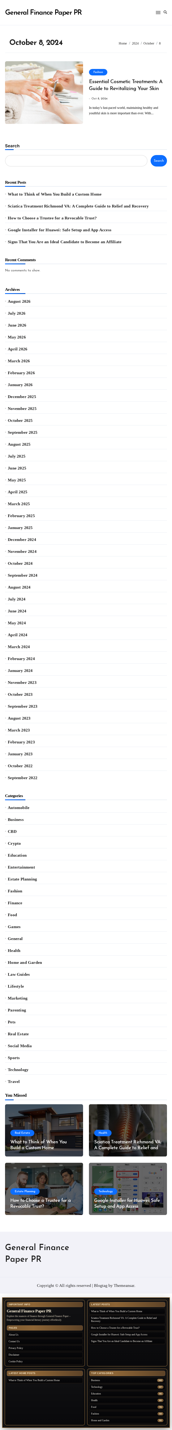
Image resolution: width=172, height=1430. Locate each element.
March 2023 (19, 730)
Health (14, 950)
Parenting (17, 1010)
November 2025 (22, 408)
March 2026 (19, 361)
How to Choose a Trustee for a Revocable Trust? (52, 218)
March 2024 (19, 646)
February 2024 (21, 658)
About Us (13, 1334)
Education (17, 855)
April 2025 (17, 492)
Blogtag (100, 1285)
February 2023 (21, 742)
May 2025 (17, 480)
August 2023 (19, 718)
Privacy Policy (16, 1348)
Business (16, 819)
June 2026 (17, 325)
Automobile (18, 807)
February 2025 (21, 515)
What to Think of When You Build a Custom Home (55, 194)
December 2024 (22, 539)
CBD (12, 831)
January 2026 (20, 384)
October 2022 (20, 765)
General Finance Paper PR (43, 13)
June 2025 (17, 468)
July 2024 (16, 599)
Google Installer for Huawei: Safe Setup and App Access (59, 230)
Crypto (14, 843)
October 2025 (20, 420)
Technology (18, 1069)
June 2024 (17, 611)
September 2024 (22, 575)
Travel (14, 1081)
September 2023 (22, 706)
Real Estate (18, 1034)
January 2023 (20, 754)
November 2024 (22, 551)
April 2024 (17, 634)
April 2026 (17, 349)
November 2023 (22, 682)
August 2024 (19, 587)
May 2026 (17, 337)
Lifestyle (16, 986)
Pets (12, 1022)
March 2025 (19, 503)
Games (14, 926)
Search (12, 145)
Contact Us (14, 1341)
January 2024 (20, 670)
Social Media (20, 1045)
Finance (15, 903)
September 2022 (22, 777)
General (15, 938)
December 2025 (22, 396)
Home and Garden (25, 962)
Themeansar (124, 1285)
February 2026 (21, 372)
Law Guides (19, 974)
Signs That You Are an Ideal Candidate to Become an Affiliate (64, 241)
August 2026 (19, 301)
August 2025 (19, 444)
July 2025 (16, 456)
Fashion (98, 72)
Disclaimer (14, 1354)
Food (12, 914)
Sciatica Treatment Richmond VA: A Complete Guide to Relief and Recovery (78, 206)
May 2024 (17, 623)
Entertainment (21, 867)
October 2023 (20, 694)
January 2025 (20, 527)
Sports (14, 1057)
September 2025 (22, 432)
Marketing (17, 998)
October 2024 (20, 563)
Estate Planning (22, 879)
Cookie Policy (16, 1361)
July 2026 (16, 313)
